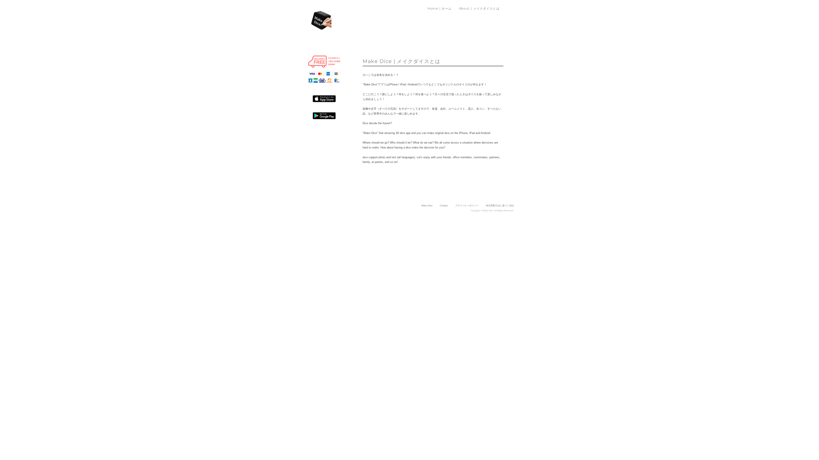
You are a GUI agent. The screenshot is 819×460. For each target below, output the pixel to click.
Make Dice (427, 205)
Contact (444, 205)
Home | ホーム (439, 8)
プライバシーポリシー (467, 205)
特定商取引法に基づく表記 (500, 205)
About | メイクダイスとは (479, 8)
